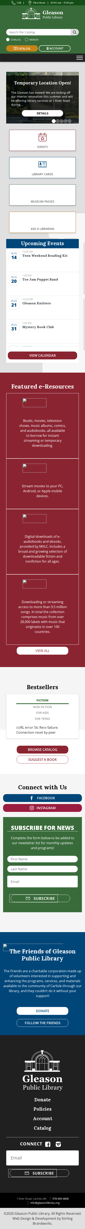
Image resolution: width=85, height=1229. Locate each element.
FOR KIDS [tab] (42, 713)
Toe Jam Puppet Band (40, 279)
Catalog (15, 39)
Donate (42, 1100)
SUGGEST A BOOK (42, 759)
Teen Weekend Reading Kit (44, 255)
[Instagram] (58, 1144)
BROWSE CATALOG (42, 749)
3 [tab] (61, 120)
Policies (42, 1109)
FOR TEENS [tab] (42, 719)
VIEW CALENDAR (42, 355)
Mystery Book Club (38, 327)
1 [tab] (53, 120)
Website (34, 39)
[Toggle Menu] (79, 58)
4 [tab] (65, 120)
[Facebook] (47, 1144)
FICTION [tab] (42, 700)
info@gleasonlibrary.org (45, 1203)
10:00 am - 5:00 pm (62, 2)
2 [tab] (57, 120)
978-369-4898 (60, 1198)
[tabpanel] (42, 98)
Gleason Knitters (36, 303)
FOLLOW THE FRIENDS (42, 1023)
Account (42, 1118)
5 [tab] (68, 120)
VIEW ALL (42, 650)
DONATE (42, 1011)
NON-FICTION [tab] (42, 707)
